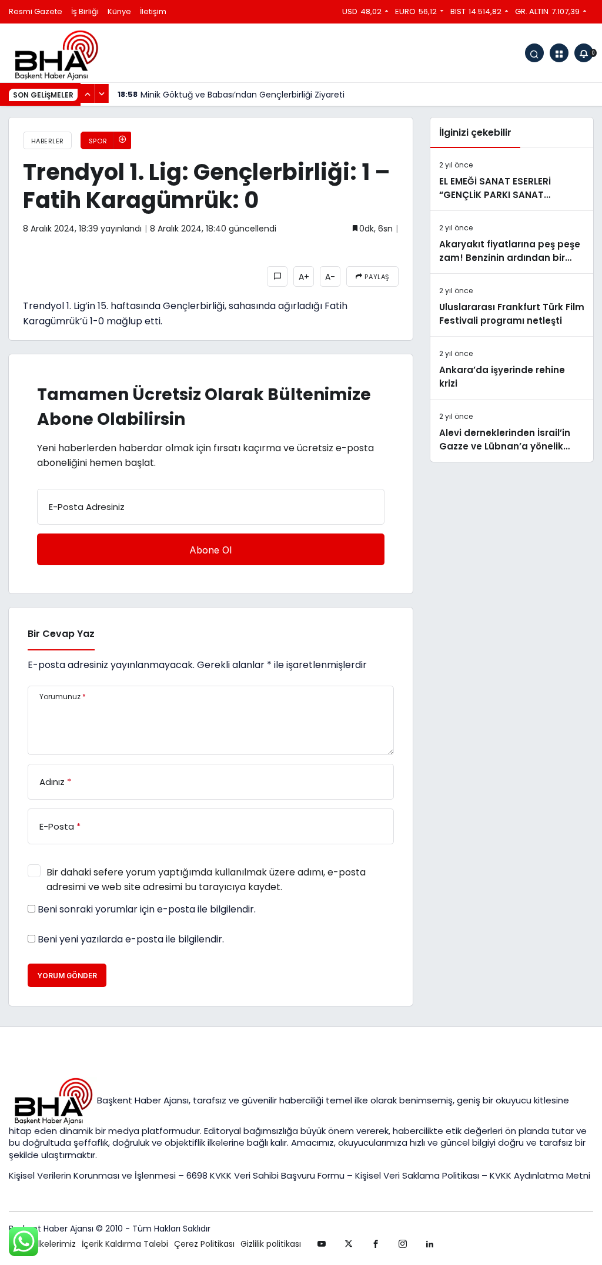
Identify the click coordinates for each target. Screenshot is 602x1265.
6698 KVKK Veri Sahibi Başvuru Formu (265, 1175)
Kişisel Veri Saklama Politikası (417, 1175)
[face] (375, 1243)
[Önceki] (88, 93)
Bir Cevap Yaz (61, 633)
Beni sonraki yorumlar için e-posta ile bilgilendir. (147, 909)
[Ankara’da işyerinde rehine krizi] (511, 368)
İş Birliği (85, 11)
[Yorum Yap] (277, 276)
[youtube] (321, 1243)
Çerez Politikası (204, 1244)
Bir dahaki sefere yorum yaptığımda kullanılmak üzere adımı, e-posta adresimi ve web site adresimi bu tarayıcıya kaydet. (206, 879)
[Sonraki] (102, 93)
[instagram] (402, 1243)
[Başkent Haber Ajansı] (56, 54)
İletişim (153, 11)
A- (330, 277)
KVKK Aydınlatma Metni (540, 1175)
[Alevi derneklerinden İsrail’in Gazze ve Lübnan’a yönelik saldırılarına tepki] (511, 431)
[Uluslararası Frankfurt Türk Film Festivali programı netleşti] (511, 305)
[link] (429, 1243)
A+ (304, 277)
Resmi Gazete (35, 11)
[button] (559, 52)
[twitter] (348, 1243)
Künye (119, 11)
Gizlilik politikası (270, 1244)
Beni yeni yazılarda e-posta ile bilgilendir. (131, 939)
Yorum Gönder (67, 975)
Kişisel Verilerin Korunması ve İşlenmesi (93, 1175)
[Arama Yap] (534, 52)
